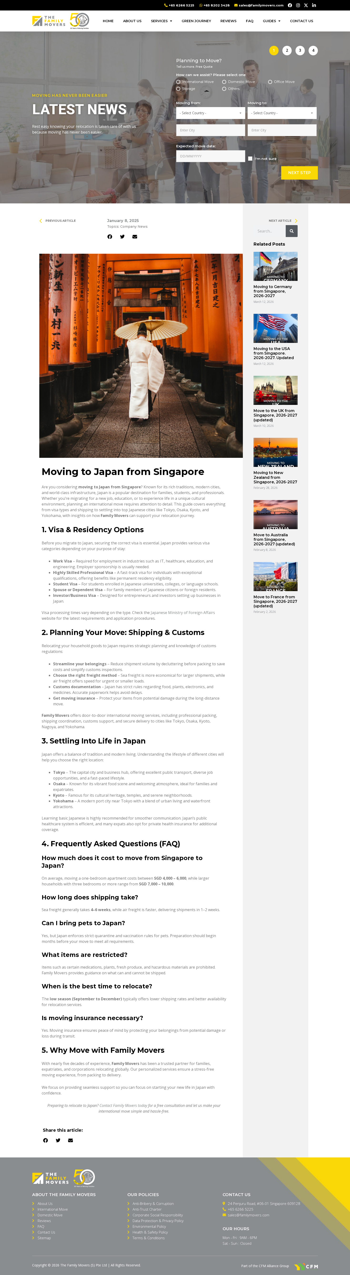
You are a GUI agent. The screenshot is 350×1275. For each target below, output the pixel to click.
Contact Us (301, 21)
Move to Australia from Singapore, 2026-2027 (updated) (274, 539)
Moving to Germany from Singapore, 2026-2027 (273, 291)
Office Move (284, 82)
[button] (45, 1140)
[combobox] (210, 113)
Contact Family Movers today (123, 1105)
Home (108, 21)
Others (234, 89)
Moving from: (188, 103)
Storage (188, 89)
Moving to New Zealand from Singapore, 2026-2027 (275, 477)
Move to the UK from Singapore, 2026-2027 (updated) (275, 415)
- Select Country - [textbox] (193, 113)
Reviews (228, 21)
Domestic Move (241, 82)
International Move (198, 82)
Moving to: (257, 103)
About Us (132, 21)
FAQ (249, 21)
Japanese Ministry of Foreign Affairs (183, 612)
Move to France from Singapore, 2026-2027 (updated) (275, 601)
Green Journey (196, 21)
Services (159, 21)
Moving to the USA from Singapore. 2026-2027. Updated (274, 353)
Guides (269, 21)
